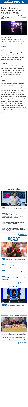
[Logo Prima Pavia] (14, 1)
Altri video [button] (23, 311)
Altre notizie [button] (23, 234)
